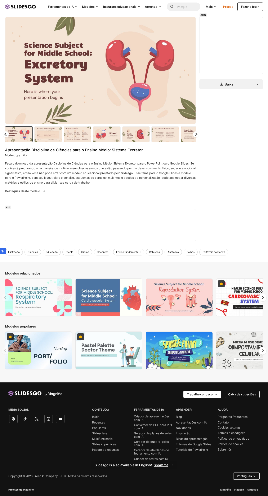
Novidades (183, 428)
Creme (85, 252)
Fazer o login (250, 6)
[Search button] (172, 7)
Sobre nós (225, 449)
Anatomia (173, 252)
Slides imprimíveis (104, 444)
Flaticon (239, 489)
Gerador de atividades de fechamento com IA (151, 451)
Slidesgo (252, 489)
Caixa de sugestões (242, 394)
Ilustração (14, 252)
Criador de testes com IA (151, 459)
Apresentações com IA (191, 422)
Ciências (33, 252)
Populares (99, 428)
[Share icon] (188, 23)
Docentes (102, 252)
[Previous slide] (5, 297)
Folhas (191, 252)
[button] (196, 134)
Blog (179, 416)
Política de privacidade (233, 438)
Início (95, 416)
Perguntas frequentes (232, 416)
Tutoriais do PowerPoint (192, 449)
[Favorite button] (178, 23)
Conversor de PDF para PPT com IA (153, 426)
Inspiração (183, 433)
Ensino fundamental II (128, 252)
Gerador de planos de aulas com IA (153, 435)
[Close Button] (172, 465)
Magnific (225, 489)
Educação (52, 252)
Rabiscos (154, 252)
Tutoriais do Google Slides (193, 444)
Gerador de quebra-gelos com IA (151, 443)
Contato (223, 422)
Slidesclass (99, 433)
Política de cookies (230, 444)
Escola (69, 252)
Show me (161, 465)
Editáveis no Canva (213, 252)
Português (244, 476)
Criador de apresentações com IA (152, 418)
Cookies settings (229, 427)
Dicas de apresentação (191, 438)
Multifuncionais (102, 438)
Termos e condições (231, 433)
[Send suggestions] (3, 251)
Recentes (98, 422)
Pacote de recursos (105, 449)
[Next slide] (189, 70)
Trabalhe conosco (200, 394)
